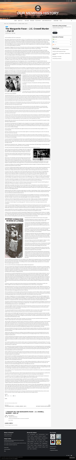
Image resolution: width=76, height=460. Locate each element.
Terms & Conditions (7, 449)
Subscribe (56, 20)
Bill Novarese (9, 33)
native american (36, 443)
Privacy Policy (6, 447)
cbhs (37, 434)
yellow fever (34, 448)
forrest (29, 439)
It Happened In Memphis (54, 450)
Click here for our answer (8, 435)
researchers (40, 445)
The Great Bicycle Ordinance (56, 58)
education (40, 436)
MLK (37, 441)
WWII (30, 448)
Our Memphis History (38, 13)
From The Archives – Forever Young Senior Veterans (60, 49)
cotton (29, 436)
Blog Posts (38, 20)
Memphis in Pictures (53, 446)
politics (32, 445)
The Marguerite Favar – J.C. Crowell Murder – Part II (15, 406)
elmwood (44, 436)
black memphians (32, 434)
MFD (35, 441)
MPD (43, 441)
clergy (47, 434)
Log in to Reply (10, 420)
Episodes (32, 20)
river (43, 445)
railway (35, 445)
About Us (20, 20)
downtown (35, 436)
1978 (28, 434)
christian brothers (42, 434)
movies (41, 441)
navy (40, 443)
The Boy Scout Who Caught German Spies (58, 51)
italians (44, 439)
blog (6, 26)
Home (15, 20)
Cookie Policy (16, 458)
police (28, 445)
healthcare (32, 439)
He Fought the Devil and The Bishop (43, 406)
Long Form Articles (46, 20)
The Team (27, 20)
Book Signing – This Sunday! (56, 56)
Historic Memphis (52, 448)
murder (46, 441)
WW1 (28, 448)
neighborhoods (44, 443)
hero (36, 439)
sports (47, 445)
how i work (40, 439)
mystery (31, 443)
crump (32, 436)
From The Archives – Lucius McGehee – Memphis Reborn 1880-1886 (61, 54)
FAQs (61, 20)
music (28, 443)
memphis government (31, 441)
